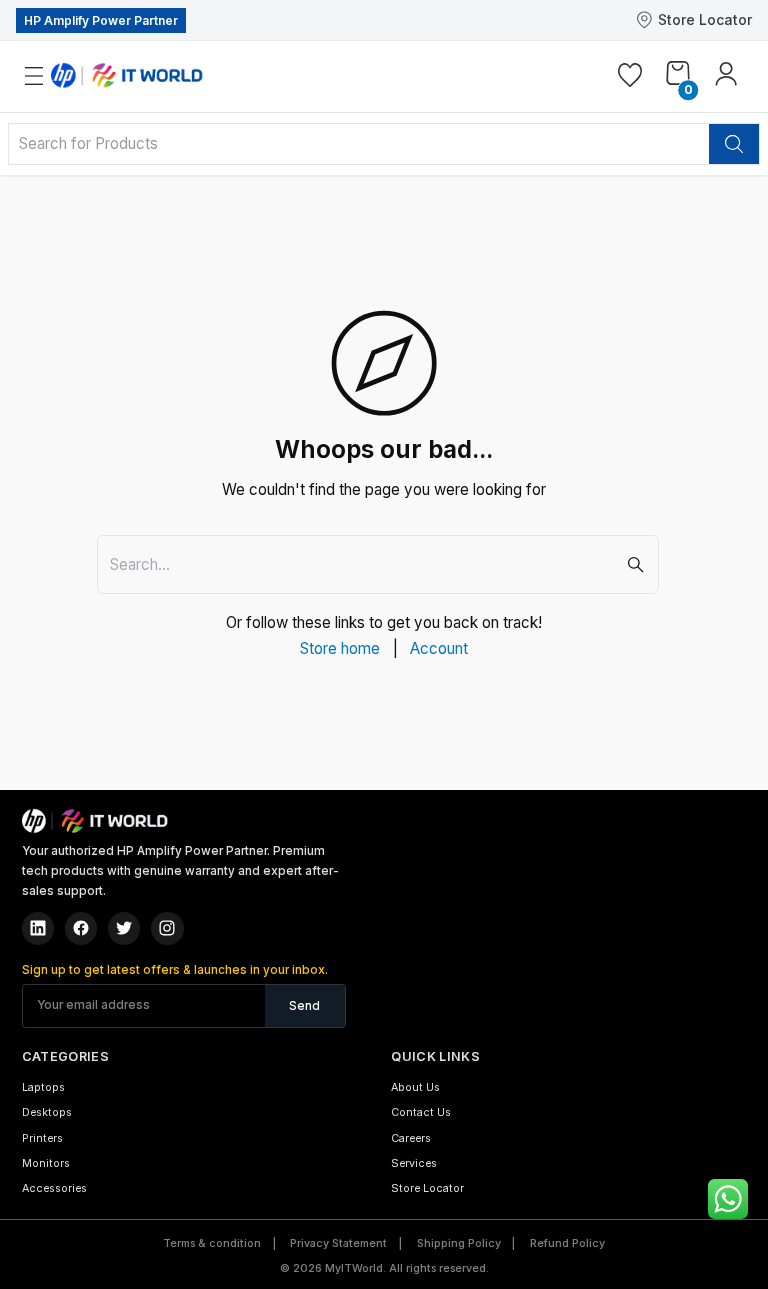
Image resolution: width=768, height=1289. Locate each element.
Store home (340, 648)
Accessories (54, 1188)
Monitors (46, 1163)
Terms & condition (212, 1243)
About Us (415, 1087)
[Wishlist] (630, 78)
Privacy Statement (338, 1243)
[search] (734, 144)
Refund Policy (567, 1243)
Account (439, 648)
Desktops (47, 1112)
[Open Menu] (48, 76)
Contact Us (421, 1112)
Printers (42, 1138)
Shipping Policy (459, 1243)
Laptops (43, 1087)
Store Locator (705, 19)
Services (414, 1163)
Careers (411, 1138)
